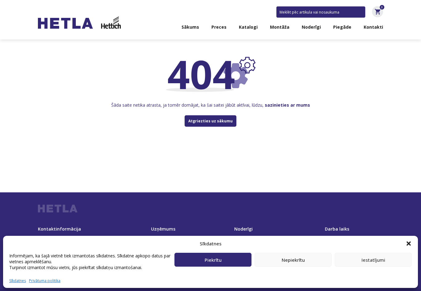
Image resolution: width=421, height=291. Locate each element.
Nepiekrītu (293, 260)
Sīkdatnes (17, 280)
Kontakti (373, 27)
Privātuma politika (44, 280)
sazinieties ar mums (287, 105)
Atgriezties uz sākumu (210, 121)
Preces (219, 27)
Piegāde (342, 27)
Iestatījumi (373, 260)
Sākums (190, 27)
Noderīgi (311, 27)
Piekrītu (213, 260)
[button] (409, 243)
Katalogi (248, 27)
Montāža (279, 27)
